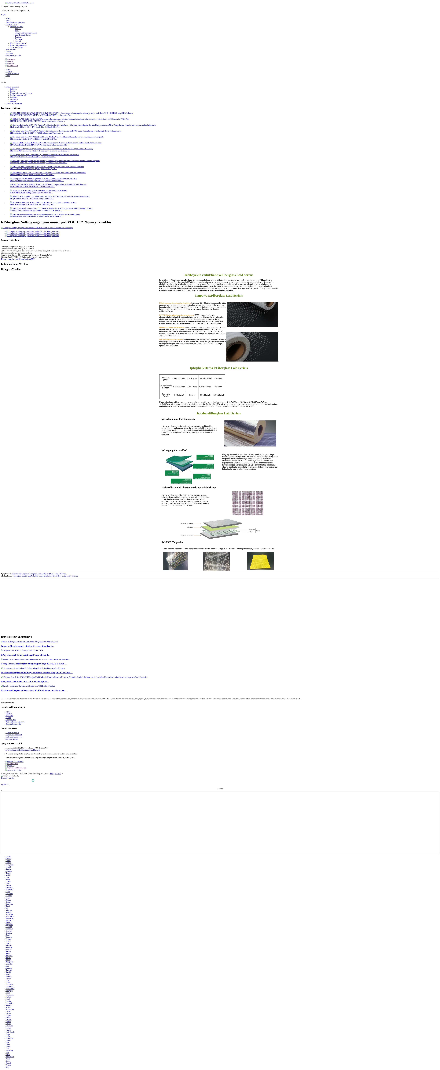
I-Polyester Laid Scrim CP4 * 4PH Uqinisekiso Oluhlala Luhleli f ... (34, 127)
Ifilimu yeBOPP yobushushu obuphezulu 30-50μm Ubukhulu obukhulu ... (37, 181)
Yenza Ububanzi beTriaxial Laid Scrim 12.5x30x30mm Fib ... (32, 187)
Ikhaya (8, 18)
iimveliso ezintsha (16, 47)
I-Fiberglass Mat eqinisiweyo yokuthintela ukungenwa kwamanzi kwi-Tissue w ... (39, 151)
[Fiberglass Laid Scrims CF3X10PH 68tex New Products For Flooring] (28, 686)
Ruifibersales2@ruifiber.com (29, 750)
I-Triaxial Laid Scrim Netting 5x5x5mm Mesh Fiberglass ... (31, 193)
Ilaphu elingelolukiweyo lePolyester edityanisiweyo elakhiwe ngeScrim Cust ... (38, 163)
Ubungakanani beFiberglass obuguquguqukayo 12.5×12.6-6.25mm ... (34, 664)
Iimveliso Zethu (11, 25)
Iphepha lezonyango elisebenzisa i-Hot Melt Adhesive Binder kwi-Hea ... (36, 216)
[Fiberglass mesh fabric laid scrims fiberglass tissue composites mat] (29, 642)
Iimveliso (9, 72)
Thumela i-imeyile (7, 778)
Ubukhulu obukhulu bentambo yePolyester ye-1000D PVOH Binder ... (36, 210)
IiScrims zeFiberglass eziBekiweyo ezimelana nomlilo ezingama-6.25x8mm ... (37, 672)
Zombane (18, 37)
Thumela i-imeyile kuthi (9, 259)
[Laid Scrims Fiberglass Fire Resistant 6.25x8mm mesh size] (33, 668)
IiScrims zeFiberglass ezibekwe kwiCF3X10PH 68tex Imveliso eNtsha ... (34, 690)
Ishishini (18, 41)
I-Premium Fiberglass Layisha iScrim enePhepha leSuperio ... (32, 175)
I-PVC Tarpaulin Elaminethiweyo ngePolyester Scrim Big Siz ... (33, 169)
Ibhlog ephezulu (55, 774)
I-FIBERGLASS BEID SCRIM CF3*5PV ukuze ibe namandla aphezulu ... (37, 121)
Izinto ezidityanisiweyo (18, 45)
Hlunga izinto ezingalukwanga (26, 33)
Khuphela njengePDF (26, 259)
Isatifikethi (9, 53)
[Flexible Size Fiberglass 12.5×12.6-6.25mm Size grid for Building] (35, 659)
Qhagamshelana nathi (13, 56)
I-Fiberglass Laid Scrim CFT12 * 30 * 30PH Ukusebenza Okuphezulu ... (36, 133)
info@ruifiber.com (12, 750)
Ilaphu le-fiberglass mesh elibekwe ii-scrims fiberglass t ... (27, 646)
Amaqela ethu (11, 49)
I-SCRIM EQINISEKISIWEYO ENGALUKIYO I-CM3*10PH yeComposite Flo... (41, 115)
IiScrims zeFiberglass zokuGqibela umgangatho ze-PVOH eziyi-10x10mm (39, 574)
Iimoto (17, 31)
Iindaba (8, 51)
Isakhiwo (18, 29)
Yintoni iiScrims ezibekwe (15, 23)
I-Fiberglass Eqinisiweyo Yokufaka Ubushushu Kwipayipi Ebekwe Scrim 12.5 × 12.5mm (45, 576)
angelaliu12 (5, 785)
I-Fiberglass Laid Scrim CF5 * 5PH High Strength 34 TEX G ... (33, 139)
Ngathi (8, 20)
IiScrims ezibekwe (16, 27)
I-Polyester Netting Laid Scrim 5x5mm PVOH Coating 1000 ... (33, 204)
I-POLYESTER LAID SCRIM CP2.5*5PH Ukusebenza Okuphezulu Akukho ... (39, 145)
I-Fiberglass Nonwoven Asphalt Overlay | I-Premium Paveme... (33, 157)
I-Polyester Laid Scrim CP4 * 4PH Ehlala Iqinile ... (25, 681)
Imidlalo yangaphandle (23, 35)
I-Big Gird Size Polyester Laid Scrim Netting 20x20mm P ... (32, 199)
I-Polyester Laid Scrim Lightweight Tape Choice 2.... (25, 655)
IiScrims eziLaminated (18, 43)
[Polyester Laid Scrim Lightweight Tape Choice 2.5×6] (22, 650)
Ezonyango (19, 39)
